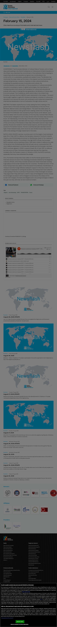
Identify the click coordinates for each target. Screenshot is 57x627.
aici (41, 599)
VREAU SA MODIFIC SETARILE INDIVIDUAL (20, 624)
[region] (28, 605)
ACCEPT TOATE (20, 621)
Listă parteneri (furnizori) (7, 618)
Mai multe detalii (26, 591)
